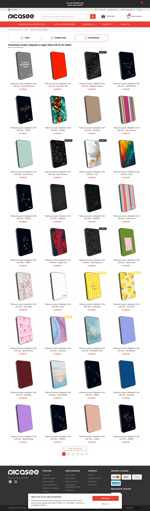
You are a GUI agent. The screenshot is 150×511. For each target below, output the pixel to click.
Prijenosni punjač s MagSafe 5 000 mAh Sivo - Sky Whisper (126, 349)
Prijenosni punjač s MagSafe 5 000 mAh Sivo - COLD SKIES (58, 393)
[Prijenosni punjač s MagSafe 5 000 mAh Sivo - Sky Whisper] (126, 330)
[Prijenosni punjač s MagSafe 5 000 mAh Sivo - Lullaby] (92, 418)
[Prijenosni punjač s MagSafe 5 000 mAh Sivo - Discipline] (58, 198)
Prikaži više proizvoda (75, 448)
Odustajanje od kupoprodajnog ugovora (73, 486)
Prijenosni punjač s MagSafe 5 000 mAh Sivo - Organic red (58, 261)
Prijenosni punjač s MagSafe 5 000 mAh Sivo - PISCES (23, 217)
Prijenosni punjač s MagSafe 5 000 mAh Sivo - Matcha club (126, 261)
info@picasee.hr (113, 10)
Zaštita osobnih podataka (51, 488)
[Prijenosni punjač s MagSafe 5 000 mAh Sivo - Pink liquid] (58, 330)
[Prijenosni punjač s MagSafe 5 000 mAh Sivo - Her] (92, 154)
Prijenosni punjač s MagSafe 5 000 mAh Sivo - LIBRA (23, 261)
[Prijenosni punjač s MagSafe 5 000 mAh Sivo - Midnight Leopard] (92, 65)
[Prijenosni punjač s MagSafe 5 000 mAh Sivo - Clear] (58, 286)
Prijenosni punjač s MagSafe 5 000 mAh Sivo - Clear (58, 305)
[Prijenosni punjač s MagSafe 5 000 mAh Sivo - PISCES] (23, 198)
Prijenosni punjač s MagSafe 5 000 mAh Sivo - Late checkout (126, 129)
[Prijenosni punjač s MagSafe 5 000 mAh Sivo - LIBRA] (23, 242)
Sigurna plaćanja (48, 481)
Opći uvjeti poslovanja (50, 485)
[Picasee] (21, 16)
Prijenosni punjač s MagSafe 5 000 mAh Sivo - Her (92, 173)
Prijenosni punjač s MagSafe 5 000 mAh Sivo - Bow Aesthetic (23, 349)
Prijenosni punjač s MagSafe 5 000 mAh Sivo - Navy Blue (126, 393)
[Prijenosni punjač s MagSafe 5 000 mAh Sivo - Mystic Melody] (23, 418)
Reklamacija (69, 490)
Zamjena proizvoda (71, 481)
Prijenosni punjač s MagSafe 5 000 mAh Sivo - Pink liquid (58, 349)
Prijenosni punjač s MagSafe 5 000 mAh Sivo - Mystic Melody (23, 437)
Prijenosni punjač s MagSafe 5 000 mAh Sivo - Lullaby (92, 437)
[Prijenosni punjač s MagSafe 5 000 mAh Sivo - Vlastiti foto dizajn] (23, 65)
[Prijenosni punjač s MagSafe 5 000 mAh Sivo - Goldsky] (58, 110)
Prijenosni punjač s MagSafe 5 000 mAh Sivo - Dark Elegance (92, 261)
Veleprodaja (92, 481)
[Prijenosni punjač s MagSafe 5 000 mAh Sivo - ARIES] (92, 374)
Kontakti (90, 475)
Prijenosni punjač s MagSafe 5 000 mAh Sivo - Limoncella (126, 305)
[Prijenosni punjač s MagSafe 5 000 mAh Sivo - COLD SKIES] (58, 374)
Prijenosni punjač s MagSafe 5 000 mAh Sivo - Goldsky (58, 129)
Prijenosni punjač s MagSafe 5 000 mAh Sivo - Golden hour (126, 217)
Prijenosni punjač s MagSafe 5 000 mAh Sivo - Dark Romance (58, 173)
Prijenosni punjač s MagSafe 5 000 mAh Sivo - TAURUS (58, 437)
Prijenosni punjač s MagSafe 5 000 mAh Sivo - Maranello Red (58, 84)
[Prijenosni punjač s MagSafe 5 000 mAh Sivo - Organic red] (58, 242)
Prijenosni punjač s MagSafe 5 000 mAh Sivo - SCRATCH (92, 217)
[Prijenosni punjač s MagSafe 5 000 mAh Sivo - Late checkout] (126, 110)
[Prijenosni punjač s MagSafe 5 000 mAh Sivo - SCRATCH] (92, 198)
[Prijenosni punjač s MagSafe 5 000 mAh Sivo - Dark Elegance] (92, 242)
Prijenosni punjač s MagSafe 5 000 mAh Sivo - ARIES (92, 393)
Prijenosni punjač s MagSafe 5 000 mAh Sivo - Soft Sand (92, 129)
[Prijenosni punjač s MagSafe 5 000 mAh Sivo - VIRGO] (23, 110)
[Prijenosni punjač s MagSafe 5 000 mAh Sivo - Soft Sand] (92, 110)
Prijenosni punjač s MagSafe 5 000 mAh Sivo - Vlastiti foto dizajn (23, 84)
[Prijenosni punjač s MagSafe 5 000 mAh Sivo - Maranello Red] (58, 65)
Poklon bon (46, 475)
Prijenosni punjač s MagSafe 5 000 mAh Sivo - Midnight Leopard (92, 84)
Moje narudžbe (70, 478)
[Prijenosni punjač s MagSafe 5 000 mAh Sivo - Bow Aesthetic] (23, 330)
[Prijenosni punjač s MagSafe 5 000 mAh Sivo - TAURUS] (58, 418)
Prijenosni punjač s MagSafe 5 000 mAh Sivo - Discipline (58, 217)
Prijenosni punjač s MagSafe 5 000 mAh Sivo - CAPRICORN (126, 84)
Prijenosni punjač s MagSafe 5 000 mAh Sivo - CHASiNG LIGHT (92, 349)
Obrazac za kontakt (94, 478)
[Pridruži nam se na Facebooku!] (10, 481)
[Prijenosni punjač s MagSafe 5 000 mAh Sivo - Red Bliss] (23, 374)
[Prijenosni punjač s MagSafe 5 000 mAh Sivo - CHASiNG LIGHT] (92, 330)
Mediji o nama (92, 485)
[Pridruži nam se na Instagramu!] (15, 481)
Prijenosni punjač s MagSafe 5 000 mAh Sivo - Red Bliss (23, 393)
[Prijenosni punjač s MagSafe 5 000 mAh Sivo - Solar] (126, 154)
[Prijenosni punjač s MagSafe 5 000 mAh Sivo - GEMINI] (126, 418)
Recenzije (46, 491)
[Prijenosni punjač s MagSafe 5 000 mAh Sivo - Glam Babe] (23, 286)
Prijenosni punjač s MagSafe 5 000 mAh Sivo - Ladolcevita (92, 305)
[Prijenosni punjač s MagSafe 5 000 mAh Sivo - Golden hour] (126, 198)
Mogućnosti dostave (49, 478)
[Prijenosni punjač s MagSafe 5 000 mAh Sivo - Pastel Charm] (23, 154)
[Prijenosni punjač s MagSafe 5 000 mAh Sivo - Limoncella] (126, 286)
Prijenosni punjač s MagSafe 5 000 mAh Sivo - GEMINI (126, 437)
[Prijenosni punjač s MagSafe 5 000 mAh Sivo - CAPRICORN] (126, 65)
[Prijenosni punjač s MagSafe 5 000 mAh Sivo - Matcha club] (126, 242)
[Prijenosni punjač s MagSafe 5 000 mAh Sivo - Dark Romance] (58, 154)
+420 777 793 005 (99, 10)
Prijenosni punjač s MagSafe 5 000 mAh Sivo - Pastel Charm (23, 173)
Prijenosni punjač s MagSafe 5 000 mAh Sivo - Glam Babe (23, 305)
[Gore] (3, 508)
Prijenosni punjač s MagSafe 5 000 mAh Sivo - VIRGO (23, 129)
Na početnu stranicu (15, 29)
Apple (26, 29)
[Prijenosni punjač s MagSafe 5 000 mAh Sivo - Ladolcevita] (92, 286)
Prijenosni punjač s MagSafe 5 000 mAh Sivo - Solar (126, 173)
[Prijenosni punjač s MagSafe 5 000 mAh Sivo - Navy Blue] (126, 374)
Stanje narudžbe (70, 475)
